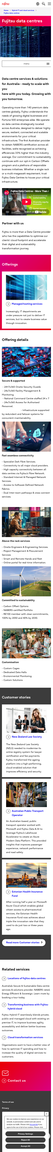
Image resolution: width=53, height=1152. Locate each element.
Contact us (17, 1080)
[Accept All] (34, 1125)
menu (35, 63)
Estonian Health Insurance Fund (27, 893)
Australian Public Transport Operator (27, 813)
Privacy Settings (25, 1134)
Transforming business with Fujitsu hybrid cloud (28, 1006)
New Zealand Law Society (27, 736)
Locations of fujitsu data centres (27, 978)
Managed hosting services (27, 303)
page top (46, 1099)
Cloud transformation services (25, 1037)
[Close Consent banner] (46, 1114)
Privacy (5, 1108)
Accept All (25, 1146)
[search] (43, 3)
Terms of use (8, 1102)
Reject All (25, 1140)
